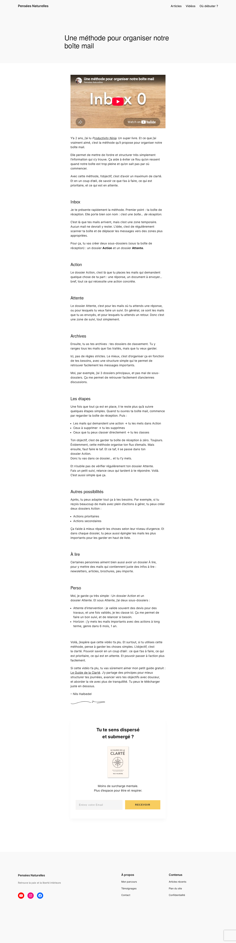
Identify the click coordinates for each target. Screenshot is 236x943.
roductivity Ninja (105, 138)
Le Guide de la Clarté (85, 672)
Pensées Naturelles (33, 6)
